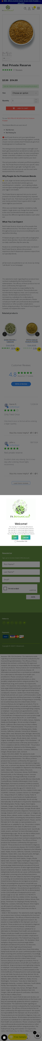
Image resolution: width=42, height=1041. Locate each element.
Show (4, 1037)
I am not (25, 537)
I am (15, 537)
